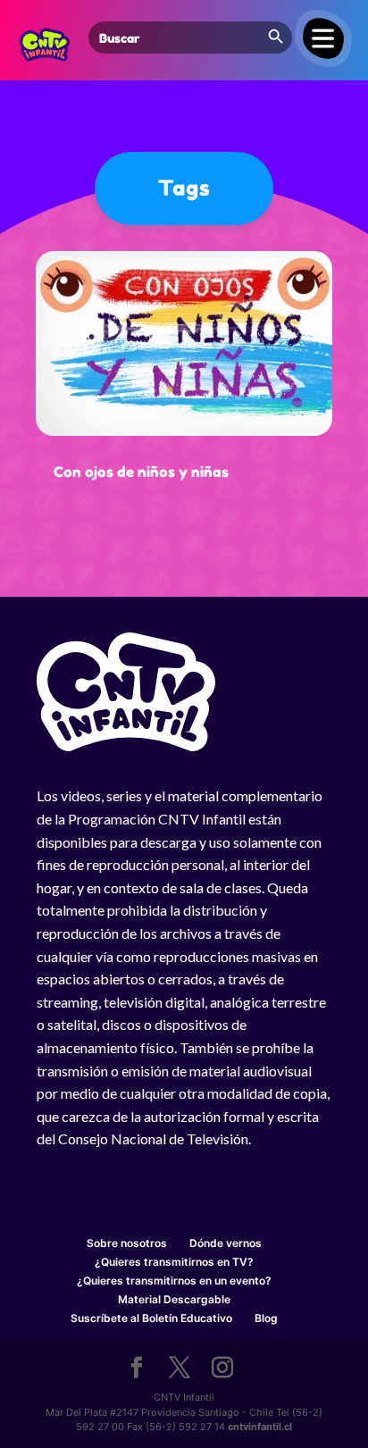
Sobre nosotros (127, 1243)
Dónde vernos (225, 1243)
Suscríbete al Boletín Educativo (151, 1318)
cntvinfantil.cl (260, 1426)
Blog (266, 1318)
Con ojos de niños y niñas (141, 472)
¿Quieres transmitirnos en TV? (174, 1261)
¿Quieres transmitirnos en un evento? (174, 1280)
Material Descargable (174, 1299)
